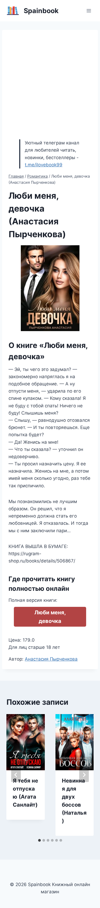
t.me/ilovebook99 (43, 164)
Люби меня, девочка (50, 616)
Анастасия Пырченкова (51, 659)
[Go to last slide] (16, 775)
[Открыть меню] (89, 10)
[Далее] (84, 775)
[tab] (39, 840)
